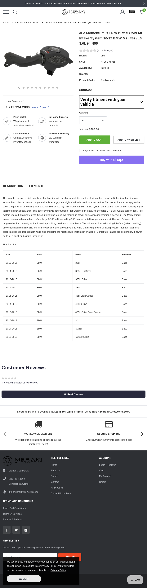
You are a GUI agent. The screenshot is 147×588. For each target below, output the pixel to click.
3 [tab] (28, 88)
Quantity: (84, 74)
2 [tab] (23, 88)
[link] (7, 530)
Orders (102, 481)
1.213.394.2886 (18, 107)
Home (6, 22)
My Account (105, 476)
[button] (132, 12)
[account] (122, 11)
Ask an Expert (39, 107)
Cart (101, 470)
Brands (54, 476)
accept (24, 579)
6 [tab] (40, 88)
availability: (85, 67)
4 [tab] (32, 88)
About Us (55, 470)
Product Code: (87, 80)
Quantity (83, 112)
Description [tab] (13, 186)
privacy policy (58, 570)
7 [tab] (45, 88)
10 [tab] (57, 88)
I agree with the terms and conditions (102, 150)
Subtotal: (83, 129)
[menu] (6, 12)
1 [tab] (19, 88)
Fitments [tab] (36, 186)
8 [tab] (49, 88)
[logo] (73, 12)
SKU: (82, 61)
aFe (103, 55)
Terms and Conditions (14, 508)
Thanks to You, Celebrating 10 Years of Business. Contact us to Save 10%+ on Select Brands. (73, 3)
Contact (55, 481)
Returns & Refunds (13, 519)
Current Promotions (61, 493)
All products (57, 487)
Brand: (83, 55)
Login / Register (107, 464)
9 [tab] (53, 88)
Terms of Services (12, 513)
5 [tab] (36, 88)
